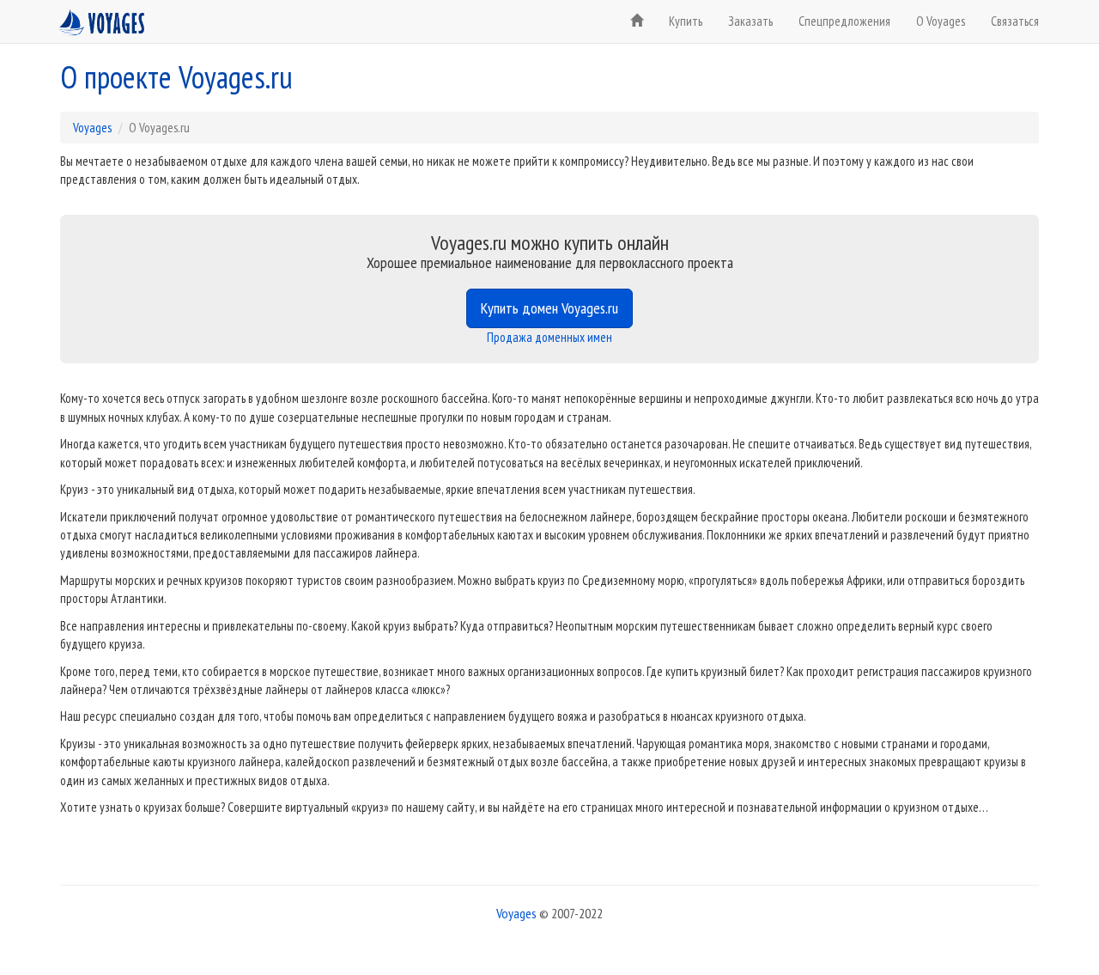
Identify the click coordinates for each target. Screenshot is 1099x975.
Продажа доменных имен (549, 337)
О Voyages (940, 21)
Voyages (92, 127)
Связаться (1015, 21)
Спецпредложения (844, 21)
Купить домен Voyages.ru (549, 308)
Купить (685, 21)
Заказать (750, 21)
